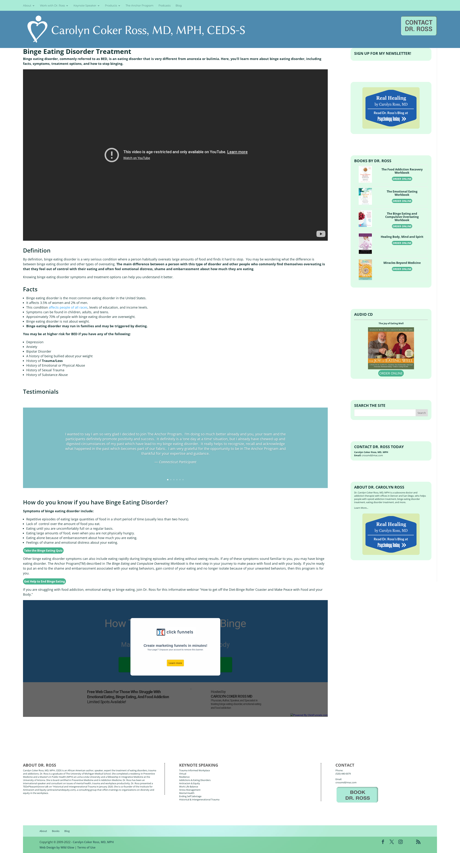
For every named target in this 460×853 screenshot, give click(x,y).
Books (55, 831)
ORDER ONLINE (402, 179)
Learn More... (361, 507)
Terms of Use (86, 847)
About (27, 5)
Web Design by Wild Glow (57, 847)
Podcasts (164, 5)
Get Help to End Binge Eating (44, 581)
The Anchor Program (139, 5)
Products (111, 5)
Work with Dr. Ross (52, 5)
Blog (179, 5)
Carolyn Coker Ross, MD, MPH (93, 842)
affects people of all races (68, 307)
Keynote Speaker (84, 5)
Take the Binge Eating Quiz (43, 551)
